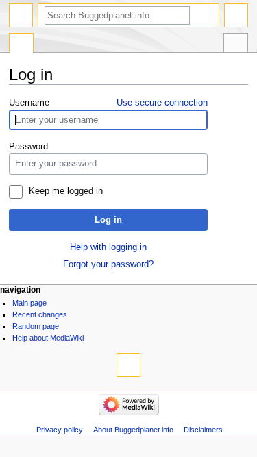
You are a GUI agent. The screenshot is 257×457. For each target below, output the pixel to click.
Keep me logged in (66, 191)
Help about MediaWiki (48, 338)
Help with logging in (108, 247)
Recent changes (39, 314)
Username (29, 103)
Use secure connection (162, 103)
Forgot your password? (108, 264)
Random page (35, 326)
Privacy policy (59, 429)
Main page (29, 303)
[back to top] (128, 365)
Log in (108, 220)
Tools (235, 44)
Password (28, 146)
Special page (21, 44)
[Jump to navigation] (21, 15)
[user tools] (236, 15)
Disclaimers (203, 429)
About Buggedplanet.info (133, 429)
